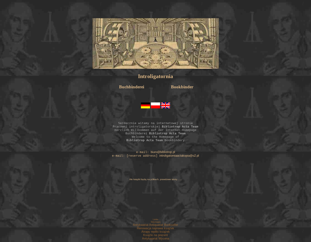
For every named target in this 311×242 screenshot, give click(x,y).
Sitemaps (156, 222)
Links (155, 219)
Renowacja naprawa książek (155, 228)
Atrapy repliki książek (155, 231)
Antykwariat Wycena (155, 238)
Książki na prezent (155, 235)
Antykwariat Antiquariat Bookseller (155, 225)
